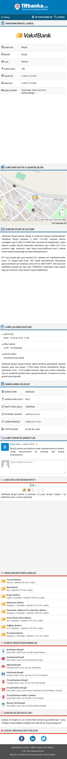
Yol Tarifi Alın (57, 223)
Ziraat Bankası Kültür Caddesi (21, 695)
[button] (33, 196)
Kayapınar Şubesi (15, 602)
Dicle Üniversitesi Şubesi (19, 618)
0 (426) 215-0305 (29, 83)
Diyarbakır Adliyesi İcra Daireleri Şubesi (26, 610)
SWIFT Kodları (36, 748)
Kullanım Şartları (36, 755)
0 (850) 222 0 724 (33, 422)
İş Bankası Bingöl (15, 649)
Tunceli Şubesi (14, 579)
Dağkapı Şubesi (14, 625)
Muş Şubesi (12, 587)
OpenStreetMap (60, 219)
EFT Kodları (49, 748)
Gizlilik (46, 755)
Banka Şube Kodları (21, 748)
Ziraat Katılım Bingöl (17, 688)
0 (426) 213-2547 (29, 76)
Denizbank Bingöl (15, 657)
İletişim (52, 755)
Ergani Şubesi (13, 595)
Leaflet (41, 219)
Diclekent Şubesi (15, 633)
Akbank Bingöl (14, 665)
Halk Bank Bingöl (15, 672)
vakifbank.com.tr (32, 414)
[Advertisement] (33, 128)
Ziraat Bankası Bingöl (17, 680)
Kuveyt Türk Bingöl (16, 703)
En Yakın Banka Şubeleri (34, 751)
